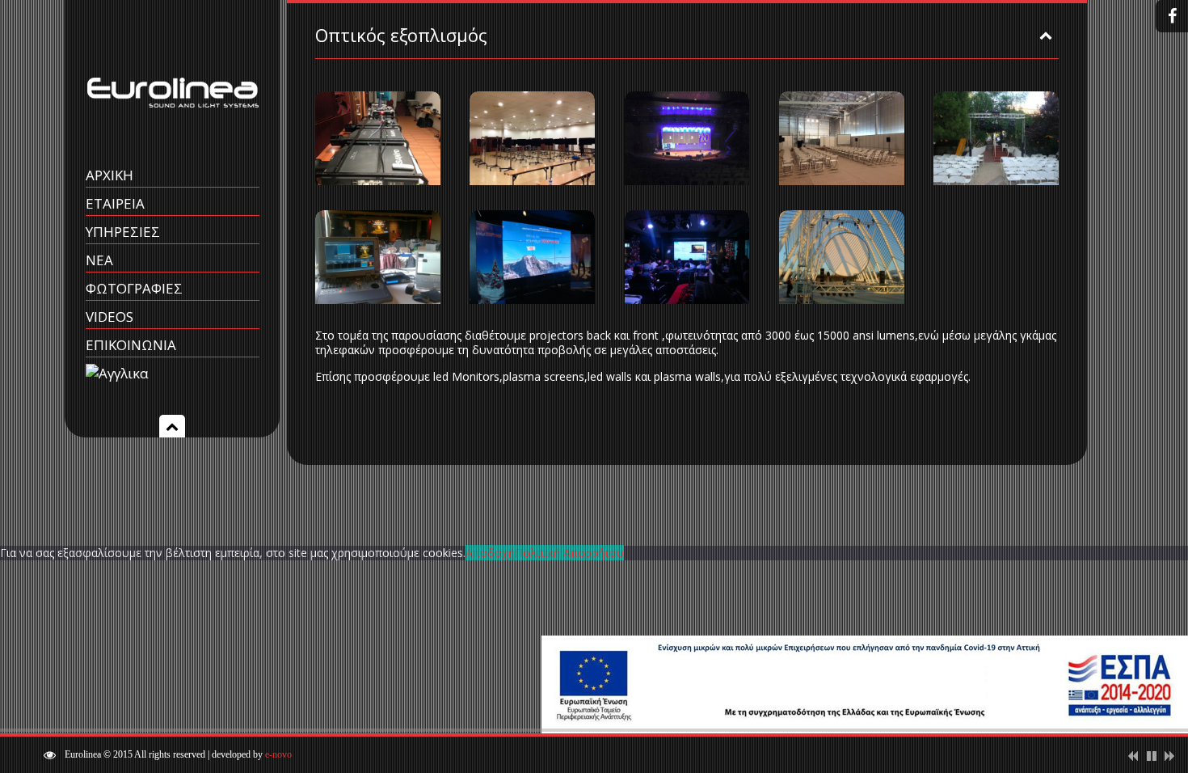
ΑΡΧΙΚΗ (109, 175)
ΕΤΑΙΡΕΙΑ (115, 203)
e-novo (278, 754)
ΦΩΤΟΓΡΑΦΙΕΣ (134, 288)
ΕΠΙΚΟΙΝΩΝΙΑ (131, 345)
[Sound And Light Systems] (172, 131)
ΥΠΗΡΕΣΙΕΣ (123, 231)
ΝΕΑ (99, 260)
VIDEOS (109, 316)
